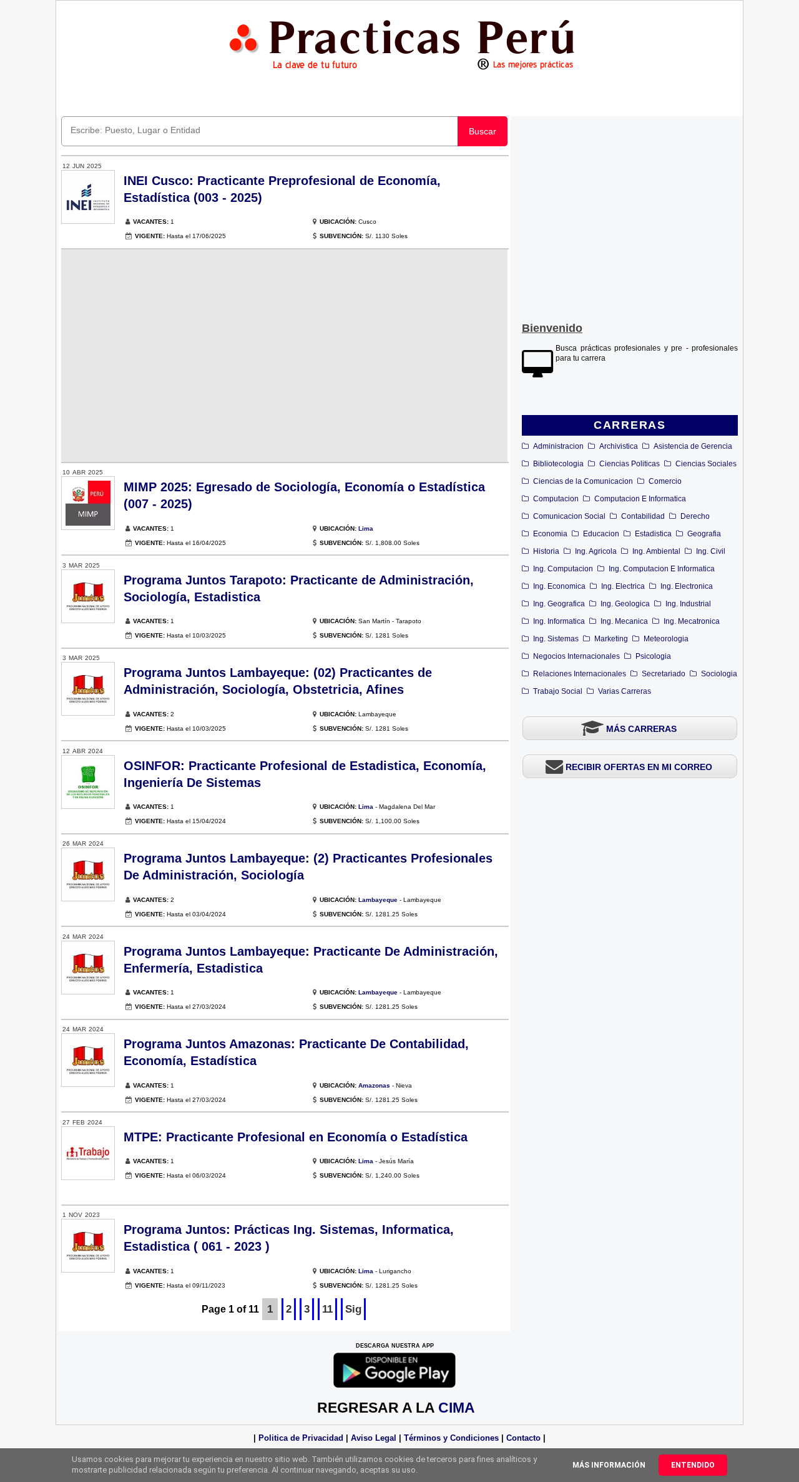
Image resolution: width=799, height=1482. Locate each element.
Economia (550, 533)
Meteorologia (666, 638)
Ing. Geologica (625, 603)
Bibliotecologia (558, 463)
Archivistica (618, 446)
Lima (365, 528)
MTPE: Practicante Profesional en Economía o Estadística (296, 1137)
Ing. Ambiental (656, 551)
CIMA (456, 1407)
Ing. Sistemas (556, 638)
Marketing (611, 638)
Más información (608, 1465)
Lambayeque (378, 899)
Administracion (558, 446)
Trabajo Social (557, 691)
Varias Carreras (624, 691)
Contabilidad (643, 516)
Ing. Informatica (559, 621)
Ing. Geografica (559, 603)
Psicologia (653, 656)
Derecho (695, 516)
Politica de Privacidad (300, 1438)
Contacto (523, 1438)
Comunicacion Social (569, 516)
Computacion (556, 498)
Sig (353, 1309)
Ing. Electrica (623, 586)
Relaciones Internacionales (579, 673)
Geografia (704, 533)
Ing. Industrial (688, 603)
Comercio (665, 481)
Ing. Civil (710, 551)
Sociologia (719, 673)
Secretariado (663, 673)
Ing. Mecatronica (692, 621)
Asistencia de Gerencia (693, 446)
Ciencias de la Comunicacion (583, 481)
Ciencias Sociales (706, 463)
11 (327, 1309)
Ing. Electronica (686, 586)
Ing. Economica (559, 586)
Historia (546, 551)
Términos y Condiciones (451, 1438)
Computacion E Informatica (640, 498)
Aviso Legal (373, 1438)
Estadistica (653, 533)
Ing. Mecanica (624, 621)
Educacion (601, 533)
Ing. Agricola (596, 551)
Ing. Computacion (563, 568)
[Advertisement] (630, 216)
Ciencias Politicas (629, 463)
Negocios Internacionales (576, 656)
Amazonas (374, 1085)
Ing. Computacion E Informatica (662, 568)
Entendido (693, 1465)
